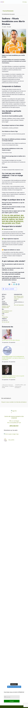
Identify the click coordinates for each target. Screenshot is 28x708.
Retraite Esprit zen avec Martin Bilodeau (11, 340)
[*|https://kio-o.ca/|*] (14, 484)
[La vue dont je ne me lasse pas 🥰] (14, 628)
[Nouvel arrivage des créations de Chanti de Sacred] (14, 664)
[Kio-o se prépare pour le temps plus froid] (14, 592)
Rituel (7, 307)
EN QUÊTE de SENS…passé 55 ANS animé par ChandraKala (20, 386)
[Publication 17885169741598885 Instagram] (14, 460)
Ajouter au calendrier (9, 289)
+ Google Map (5, 317)
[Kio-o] (2, 2)
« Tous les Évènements (7, 11)
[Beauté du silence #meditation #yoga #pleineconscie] (14, 508)
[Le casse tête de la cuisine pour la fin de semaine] (14, 640)
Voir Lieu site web (5, 322)
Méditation (4, 306)
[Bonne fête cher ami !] (14, 604)
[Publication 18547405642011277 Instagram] (14, 520)
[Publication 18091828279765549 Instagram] (14, 544)
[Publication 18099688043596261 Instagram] (14, 448)
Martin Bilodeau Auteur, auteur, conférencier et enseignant (19, 298)
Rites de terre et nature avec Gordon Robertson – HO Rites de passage (8, 386)
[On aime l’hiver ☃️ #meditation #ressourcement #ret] (14, 568)
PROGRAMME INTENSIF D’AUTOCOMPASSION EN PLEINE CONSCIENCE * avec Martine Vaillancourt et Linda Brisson (13, 358)
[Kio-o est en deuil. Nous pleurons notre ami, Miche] (14, 616)
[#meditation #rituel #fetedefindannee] (14, 556)
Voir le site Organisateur (19, 305)
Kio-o (3, 315)
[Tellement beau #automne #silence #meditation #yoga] (14, 580)
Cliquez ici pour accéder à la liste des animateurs (14, 402)
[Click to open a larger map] (11, 434)
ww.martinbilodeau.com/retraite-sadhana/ (7, 311)
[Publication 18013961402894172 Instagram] (14, 472)
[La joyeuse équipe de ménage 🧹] (14, 652)
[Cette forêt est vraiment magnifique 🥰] (14, 496)
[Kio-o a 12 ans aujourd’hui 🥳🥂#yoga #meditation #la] (14, 676)
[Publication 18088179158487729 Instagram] (14, 532)
